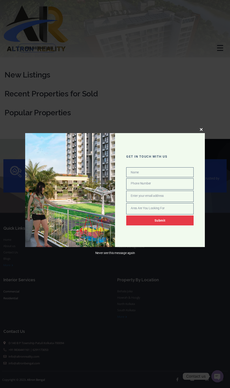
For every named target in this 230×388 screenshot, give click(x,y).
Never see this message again (115, 253)
